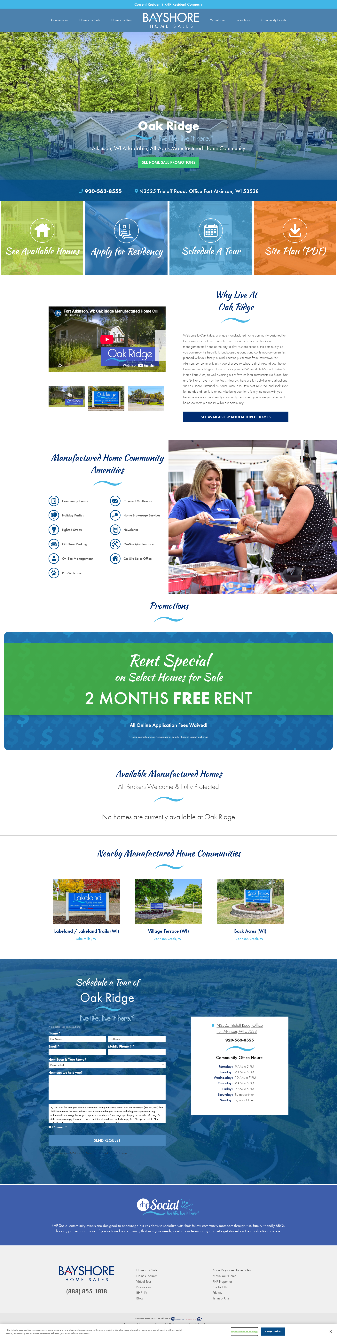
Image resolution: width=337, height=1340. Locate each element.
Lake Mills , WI (87, 938)
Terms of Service (115, 1153)
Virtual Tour (217, 20)
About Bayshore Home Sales (232, 1270)
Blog (139, 1298)
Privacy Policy (98, 1153)
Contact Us (220, 1287)
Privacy (217, 1292)
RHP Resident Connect (182, 4)
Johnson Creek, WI (168, 938)
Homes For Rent (121, 20)
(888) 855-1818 (86, 1291)
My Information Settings (244, 1331)
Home (171, 20)
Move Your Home (224, 1276)
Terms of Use (221, 1298)
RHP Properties (222, 1281)
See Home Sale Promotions (168, 162)
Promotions (243, 20)
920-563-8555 (103, 191)
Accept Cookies (273, 1331)
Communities (59, 20)
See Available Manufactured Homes (236, 417)
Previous (54, 345)
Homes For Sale (89, 20)
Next (160, 345)
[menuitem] (171, 20)
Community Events (273, 20)
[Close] (330, 1331)
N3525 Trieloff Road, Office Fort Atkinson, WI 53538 (199, 191)
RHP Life (141, 1292)
